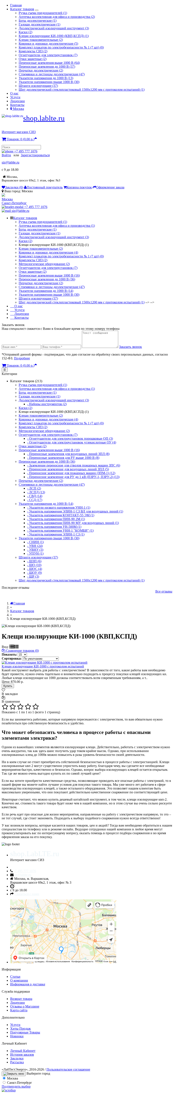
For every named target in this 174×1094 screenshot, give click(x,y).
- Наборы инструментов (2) (47, 404)
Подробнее (22, 358)
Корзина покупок (79, 187)
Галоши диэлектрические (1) (39, 24)
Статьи (15, 976)
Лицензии (17, 101)
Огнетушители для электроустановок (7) (48, 55)
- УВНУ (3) (35, 549)
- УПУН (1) (35, 553)
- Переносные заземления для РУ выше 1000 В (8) (63, 457)
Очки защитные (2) (32, 59)
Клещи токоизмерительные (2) (41, 40)
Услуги (15, 97)
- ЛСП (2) (34, 488)
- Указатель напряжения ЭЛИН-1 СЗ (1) (55, 534)
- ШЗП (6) (34, 561)
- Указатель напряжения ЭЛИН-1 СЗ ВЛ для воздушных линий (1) (75, 511)
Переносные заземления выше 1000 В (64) (49, 63)
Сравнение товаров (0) (22, 650)
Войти (6, 155)
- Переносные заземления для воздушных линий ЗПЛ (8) (68, 454)
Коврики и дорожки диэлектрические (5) (48, 43)
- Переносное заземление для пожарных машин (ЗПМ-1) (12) (71, 473)
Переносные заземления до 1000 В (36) (47, 279)
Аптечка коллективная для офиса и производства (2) (57, 17)
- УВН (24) (35, 546)
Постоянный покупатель (45, 187)
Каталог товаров (22, 9)
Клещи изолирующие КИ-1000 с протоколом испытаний (43, 666)
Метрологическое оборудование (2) (44, 264)
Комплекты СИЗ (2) (33, 51)
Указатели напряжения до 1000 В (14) (46, 291)
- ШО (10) (34, 565)
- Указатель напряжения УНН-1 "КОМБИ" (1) (60, 530)
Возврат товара (21, 999)
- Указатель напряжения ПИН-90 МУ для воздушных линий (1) (73, 523)
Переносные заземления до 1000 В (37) (47, 66)
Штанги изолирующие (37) (38, 86)
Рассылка (17, 1062)
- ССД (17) (34, 500)
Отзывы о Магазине (24, 1006)
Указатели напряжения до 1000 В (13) (46, 78)
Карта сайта (18, 1010)
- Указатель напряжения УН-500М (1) (54, 526)
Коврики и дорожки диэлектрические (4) (48, 252)
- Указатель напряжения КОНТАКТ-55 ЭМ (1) (60, 515)
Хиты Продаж (20, 1028)
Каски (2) (25, 32)
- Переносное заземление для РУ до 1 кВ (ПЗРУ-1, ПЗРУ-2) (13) (73, 477)
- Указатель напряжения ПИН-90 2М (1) (56, 519)
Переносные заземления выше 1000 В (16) (49, 275)
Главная (16, 5)
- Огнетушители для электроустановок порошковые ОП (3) (70, 438)
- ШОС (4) (34, 569)
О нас (14, 93)
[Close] (14, 1073)
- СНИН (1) (35, 542)
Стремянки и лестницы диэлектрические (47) (52, 74)
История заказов (22, 1054)
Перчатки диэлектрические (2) (41, 70)
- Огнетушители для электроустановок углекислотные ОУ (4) (71, 442)
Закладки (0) (14, 187)
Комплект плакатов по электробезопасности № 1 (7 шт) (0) (61, 47)
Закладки (17, 1058)
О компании (19, 980)
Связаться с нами (26, 894)
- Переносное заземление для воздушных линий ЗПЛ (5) (68, 469)
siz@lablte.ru (10, 162)
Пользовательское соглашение (68, 1069)
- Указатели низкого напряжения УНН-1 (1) (58, 507)
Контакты (17, 105)
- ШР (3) (33, 576)
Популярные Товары (25, 1032)
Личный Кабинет (22, 1050)
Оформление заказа (110, 187)
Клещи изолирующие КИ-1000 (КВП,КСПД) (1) (54, 36)
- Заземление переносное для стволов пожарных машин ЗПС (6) (73, 465)
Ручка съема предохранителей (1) (43, 13)
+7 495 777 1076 (25, 151)
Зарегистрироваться (35, 155)
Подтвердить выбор (16, 1086)
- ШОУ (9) (34, 572)
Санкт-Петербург (14, 203)
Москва (7, 199)
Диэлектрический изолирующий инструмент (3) (54, 28)
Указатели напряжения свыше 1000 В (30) (49, 82)
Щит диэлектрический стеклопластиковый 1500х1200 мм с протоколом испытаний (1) (82, 89)
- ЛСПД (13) (36, 492)
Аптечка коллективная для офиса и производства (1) (57, 225)
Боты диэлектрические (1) (37, 20)
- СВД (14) (34, 496)
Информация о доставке (27, 984)
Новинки (17, 1036)
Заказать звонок (130, 347)
